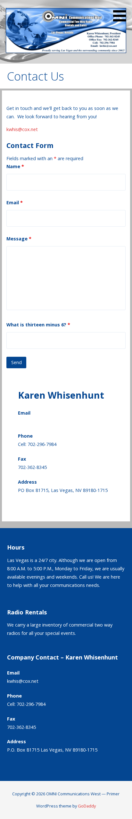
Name (15, 166)
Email (14, 202)
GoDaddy (87, 806)
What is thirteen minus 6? (38, 325)
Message (18, 239)
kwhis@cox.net (22, 129)
